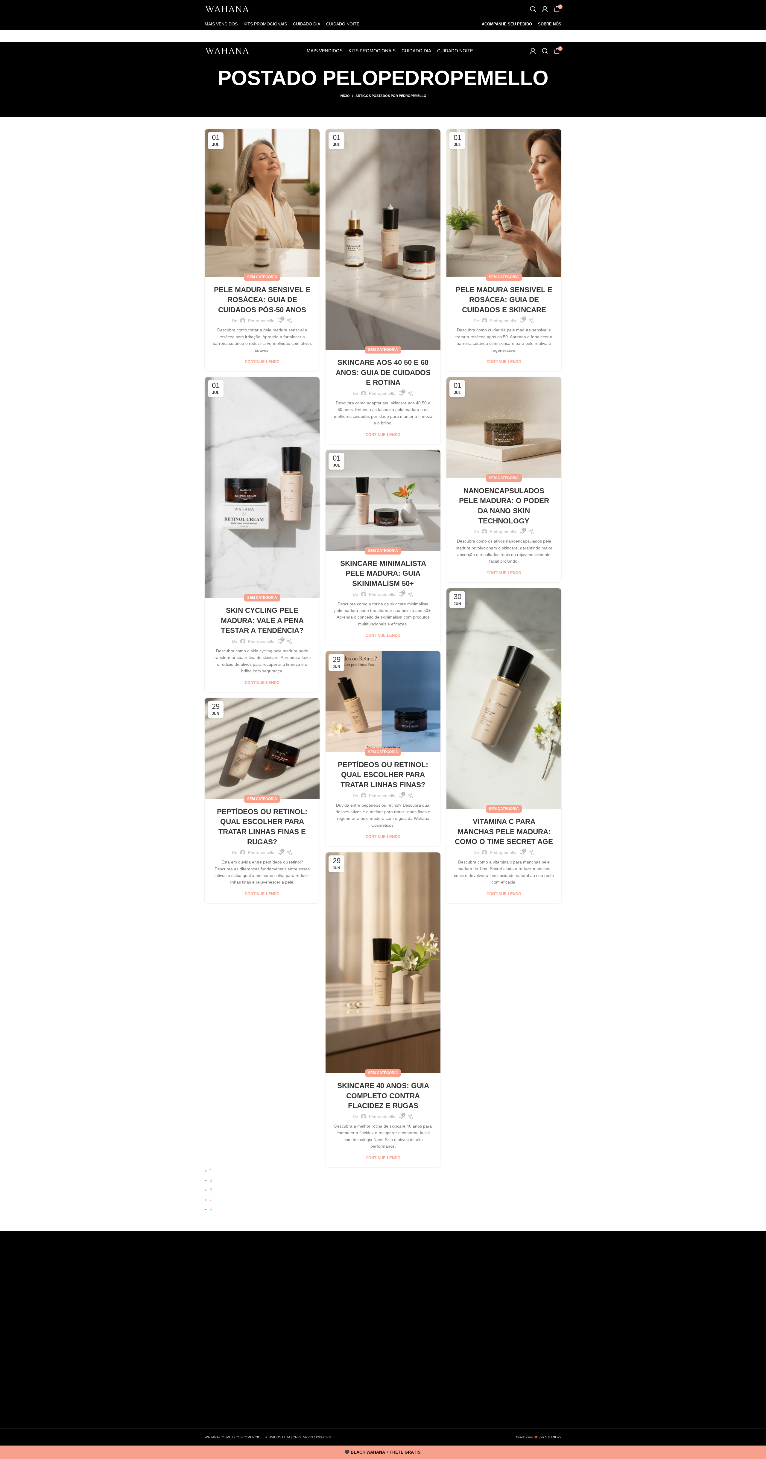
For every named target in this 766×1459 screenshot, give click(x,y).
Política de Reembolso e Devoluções (244, 1346)
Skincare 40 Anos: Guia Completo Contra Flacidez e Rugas (383, 1096)
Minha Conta (222, 1370)
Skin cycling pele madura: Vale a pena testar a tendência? (262, 620)
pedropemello (463, 77)
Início (345, 96)
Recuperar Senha (226, 1419)
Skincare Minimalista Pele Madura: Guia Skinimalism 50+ (383, 573)
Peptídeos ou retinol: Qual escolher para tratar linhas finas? (383, 775)
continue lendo (262, 362)
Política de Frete (225, 1326)
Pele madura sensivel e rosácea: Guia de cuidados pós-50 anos (262, 300)
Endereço (219, 1399)
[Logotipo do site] (227, 9)
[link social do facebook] (212, 1280)
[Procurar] (533, 9)
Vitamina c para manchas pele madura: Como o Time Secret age (504, 831)
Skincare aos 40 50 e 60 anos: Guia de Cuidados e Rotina (383, 372)
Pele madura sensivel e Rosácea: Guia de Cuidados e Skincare (504, 300)
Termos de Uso (224, 1317)
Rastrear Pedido (230, 1389)
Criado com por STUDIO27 (538, 1437)
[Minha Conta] (545, 9)
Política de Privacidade (231, 1336)
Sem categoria (262, 277)
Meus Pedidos (223, 1380)
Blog (214, 1307)
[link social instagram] (226, 1280)
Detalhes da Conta (227, 1409)
